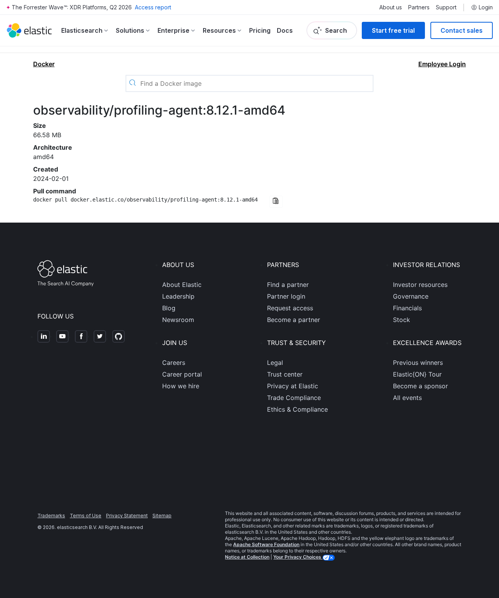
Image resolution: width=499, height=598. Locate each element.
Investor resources (420, 284)
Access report (153, 7)
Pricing (260, 30)
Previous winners (418, 362)
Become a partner (293, 320)
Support (446, 7)
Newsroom (178, 320)
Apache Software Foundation (266, 544)
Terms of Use (85, 515)
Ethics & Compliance (297, 409)
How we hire (180, 386)
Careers (173, 362)
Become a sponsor (420, 386)
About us (390, 7)
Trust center (285, 374)
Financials (407, 308)
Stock (401, 320)
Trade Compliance (294, 398)
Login (486, 7)
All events (407, 398)
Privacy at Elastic (292, 386)
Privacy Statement (127, 515)
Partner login (286, 296)
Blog (168, 308)
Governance (410, 296)
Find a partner (288, 284)
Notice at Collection (247, 557)
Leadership (178, 296)
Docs (285, 30)
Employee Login (442, 64)
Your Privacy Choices (297, 557)
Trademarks (51, 515)
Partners (419, 7)
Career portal (182, 374)
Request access (290, 308)
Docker (44, 64)
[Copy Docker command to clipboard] (276, 202)
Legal (275, 362)
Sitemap (162, 515)
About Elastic (182, 284)
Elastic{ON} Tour (417, 374)
